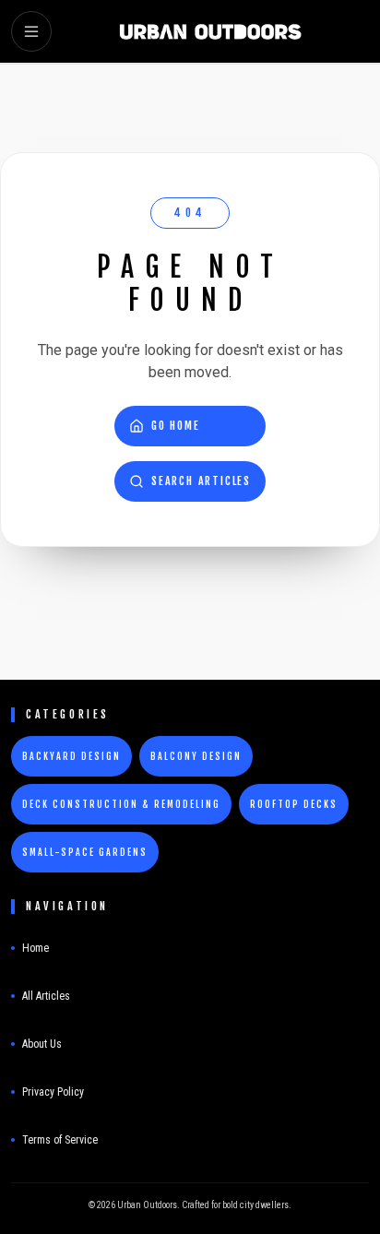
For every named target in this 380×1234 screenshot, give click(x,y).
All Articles (46, 996)
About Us (42, 1044)
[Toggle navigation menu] (31, 31)
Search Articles (201, 481)
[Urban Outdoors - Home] (210, 31)
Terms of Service (60, 1139)
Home (35, 948)
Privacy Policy (53, 1092)
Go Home (175, 426)
